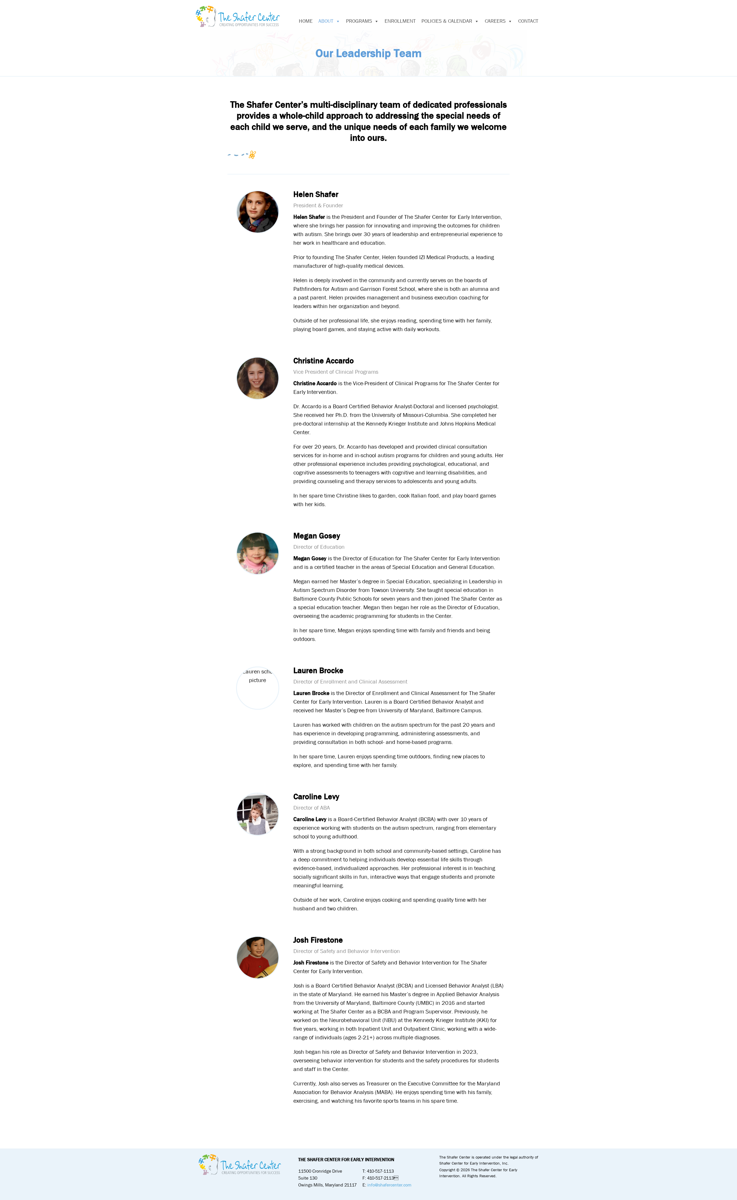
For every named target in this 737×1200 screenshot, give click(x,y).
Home (306, 21)
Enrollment (400, 21)
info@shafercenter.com (389, 1185)
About (325, 21)
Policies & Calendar (446, 21)
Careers (495, 21)
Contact (528, 21)
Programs (359, 21)
